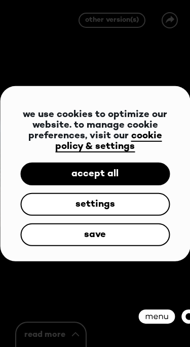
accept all (95, 173)
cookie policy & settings (108, 141)
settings (95, 204)
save (95, 234)
